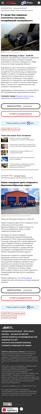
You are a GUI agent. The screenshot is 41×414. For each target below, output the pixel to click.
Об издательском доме (12, 331)
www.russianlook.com (13, 52)
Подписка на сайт (10, 340)
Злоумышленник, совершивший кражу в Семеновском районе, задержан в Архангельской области (22, 165)
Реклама (5, 334)
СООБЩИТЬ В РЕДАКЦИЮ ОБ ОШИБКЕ (16, 345)
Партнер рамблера (18, 404)
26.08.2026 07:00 (7, 176)
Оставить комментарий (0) (20, 114)
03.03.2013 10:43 (6, 8)
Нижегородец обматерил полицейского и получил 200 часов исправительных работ (23, 145)
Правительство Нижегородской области (16, 215)
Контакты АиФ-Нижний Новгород (16, 343)
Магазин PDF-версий (19, 334)
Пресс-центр (28, 331)
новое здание (26, 278)
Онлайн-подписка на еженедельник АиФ (19, 337)
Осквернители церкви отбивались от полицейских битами (21, 151)
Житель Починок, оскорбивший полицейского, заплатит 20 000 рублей (22, 139)
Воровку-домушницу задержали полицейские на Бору (17, 97)
